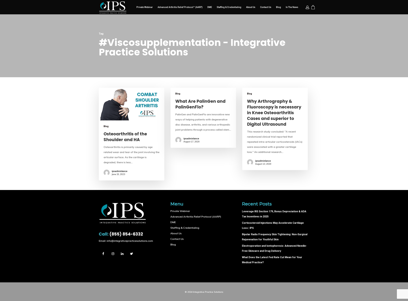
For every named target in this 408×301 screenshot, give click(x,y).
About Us (250, 7)
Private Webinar (144, 7)
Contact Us (265, 7)
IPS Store (313, 7)
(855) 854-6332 (121, 234)
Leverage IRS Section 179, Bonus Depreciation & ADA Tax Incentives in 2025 (274, 214)
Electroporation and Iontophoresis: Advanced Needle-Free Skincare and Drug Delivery (274, 248)
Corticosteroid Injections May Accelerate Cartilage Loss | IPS (273, 225)
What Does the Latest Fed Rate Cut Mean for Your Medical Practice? (272, 260)
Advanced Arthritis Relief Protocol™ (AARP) (180, 7)
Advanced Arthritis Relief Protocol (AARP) (195, 216)
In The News (292, 7)
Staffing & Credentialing (229, 7)
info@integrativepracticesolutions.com (130, 240)
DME (209, 7)
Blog (278, 7)
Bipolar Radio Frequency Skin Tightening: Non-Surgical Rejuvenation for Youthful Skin (274, 237)
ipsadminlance (119, 171)
